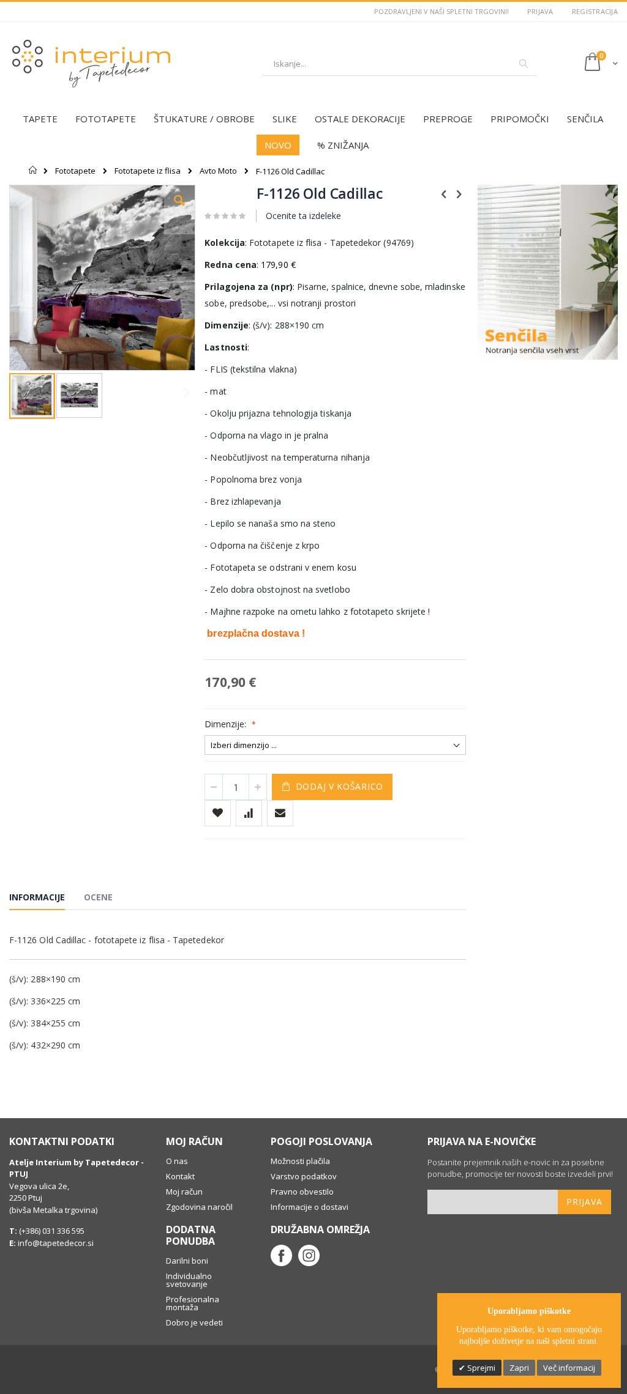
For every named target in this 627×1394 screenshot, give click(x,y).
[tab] (46, 899)
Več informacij (569, 1367)
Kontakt (180, 1176)
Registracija (595, 11)
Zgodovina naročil (199, 1206)
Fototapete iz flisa (148, 171)
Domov (33, 170)
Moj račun (184, 1191)
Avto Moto (218, 171)
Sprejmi (480, 1367)
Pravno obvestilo (302, 1191)
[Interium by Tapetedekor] (92, 63)
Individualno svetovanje (189, 1279)
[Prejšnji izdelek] (444, 193)
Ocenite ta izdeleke (303, 215)
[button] (179, 209)
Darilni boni (187, 1260)
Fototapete (75, 171)
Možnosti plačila (300, 1160)
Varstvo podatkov (304, 1176)
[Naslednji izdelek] (459, 193)
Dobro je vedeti (194, 1322)
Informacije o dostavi (309, 1206)
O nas (177, 1160)
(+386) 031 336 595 (50, 1230)
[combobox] (399, 63)
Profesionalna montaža (192, 1303)
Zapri (519, 1367)
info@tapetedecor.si (56, 1242)
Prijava (540, 11)
